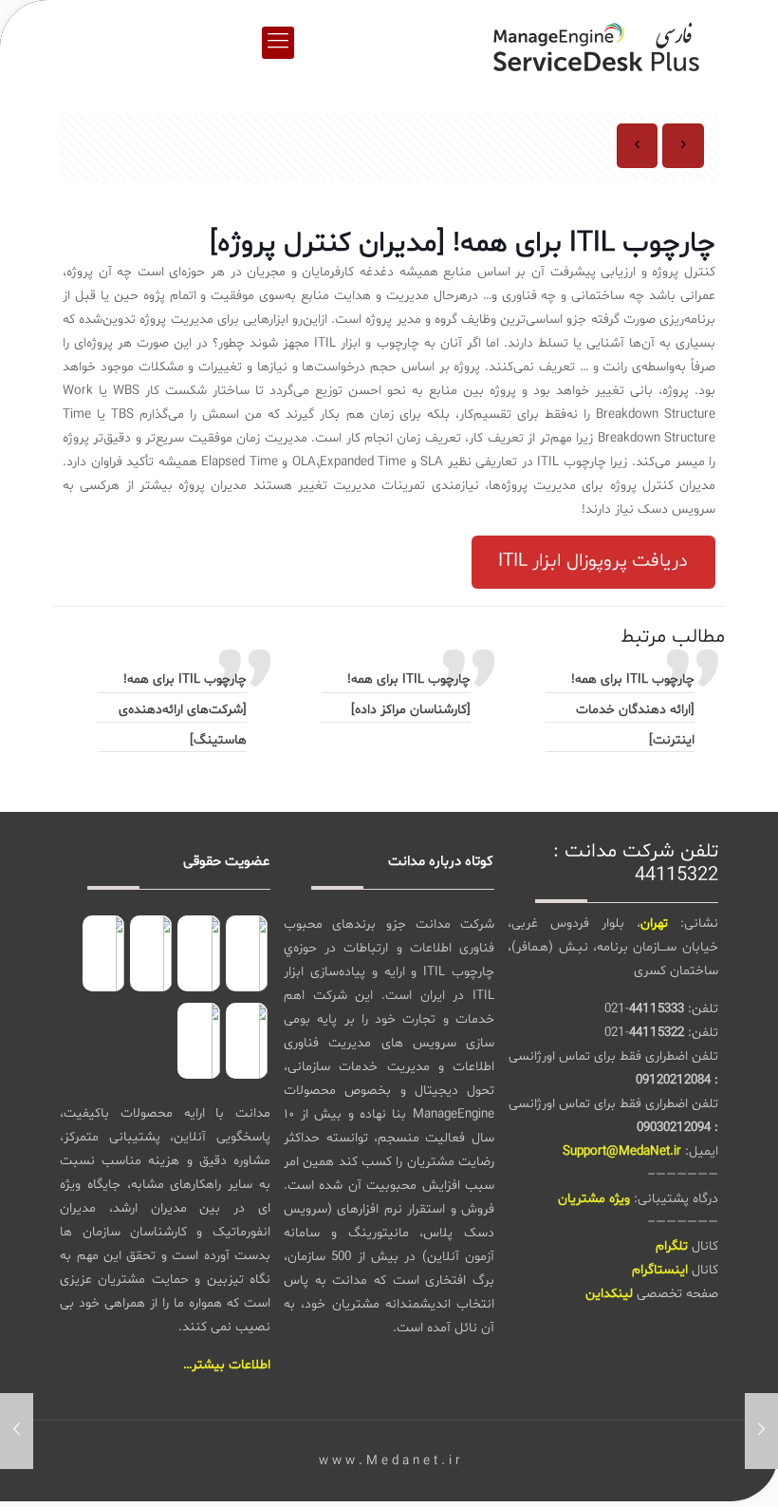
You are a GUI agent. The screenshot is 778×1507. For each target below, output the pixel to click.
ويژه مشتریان (594, 1199)
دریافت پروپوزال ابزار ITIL (593, 561)
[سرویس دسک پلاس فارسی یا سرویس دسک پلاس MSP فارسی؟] (596, 42)
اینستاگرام (660, 1270)
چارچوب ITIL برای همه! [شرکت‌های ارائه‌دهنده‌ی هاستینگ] (183, 709)
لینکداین (609, 1294)
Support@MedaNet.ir (622, 1151)
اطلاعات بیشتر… (226, 1365)
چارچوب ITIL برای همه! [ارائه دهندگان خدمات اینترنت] (633, 709)
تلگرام (672, 1246)
